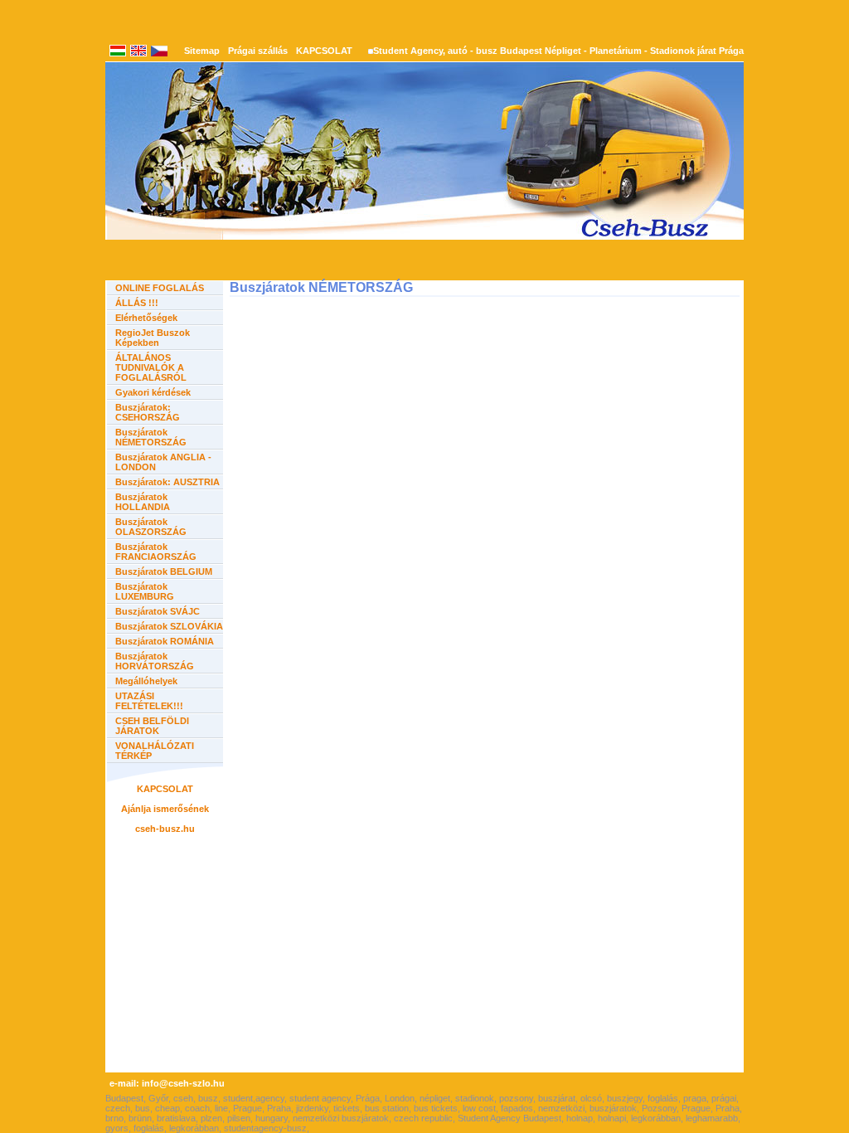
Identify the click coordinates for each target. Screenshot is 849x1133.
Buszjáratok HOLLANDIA (142, 502)
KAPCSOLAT (324, 51)
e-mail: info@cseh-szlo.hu (167, 1083)
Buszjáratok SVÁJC (157, 611)
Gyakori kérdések (153, 392)
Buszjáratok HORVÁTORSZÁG (154, 661)
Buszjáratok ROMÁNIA (164, 641)
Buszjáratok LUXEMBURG (144, 591)
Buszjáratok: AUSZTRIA (167, 482)
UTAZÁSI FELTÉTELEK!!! (149, 701)
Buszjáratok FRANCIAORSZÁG (155, 552)
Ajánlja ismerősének (165, 809)
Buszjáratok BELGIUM (163, 571)
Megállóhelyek (146, 681)
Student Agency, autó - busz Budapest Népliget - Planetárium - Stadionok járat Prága (558, 51)
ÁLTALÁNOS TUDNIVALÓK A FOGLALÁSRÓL (151, 367)
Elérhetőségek (146, 318)
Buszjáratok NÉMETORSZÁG (151, 437)
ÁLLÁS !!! (136, 303)
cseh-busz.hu (165, 829)
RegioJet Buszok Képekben (152, 338)
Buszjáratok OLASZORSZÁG (151, 527)
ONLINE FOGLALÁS (159, 288)
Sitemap (202, 51)
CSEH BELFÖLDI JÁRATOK (152, 726)
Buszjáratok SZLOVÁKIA (169, 626)
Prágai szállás (258, 51)
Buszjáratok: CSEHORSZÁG (147, 412)
